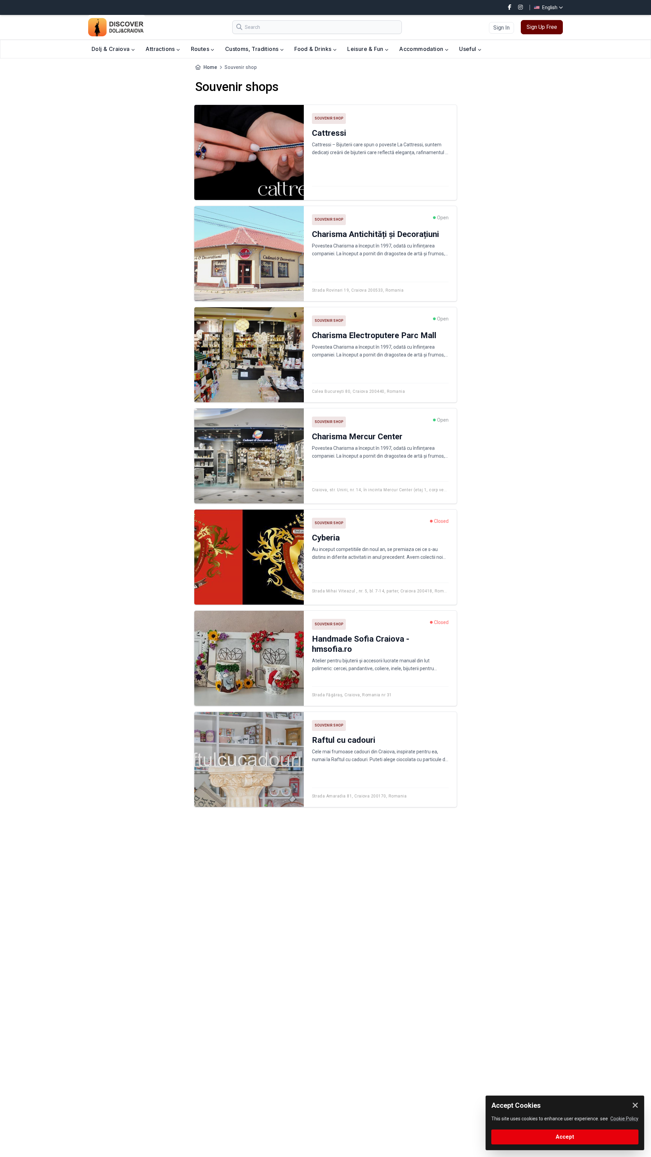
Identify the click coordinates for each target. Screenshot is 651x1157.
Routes (201, 48)
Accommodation (422, 48)
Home (210, 67)
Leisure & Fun (366, 48)
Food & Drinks (313, 48)
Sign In (501, 27)
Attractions (160, 48)
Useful (468, 48)
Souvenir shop (329, 118)
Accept (565, 1137)
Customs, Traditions (252, 48)
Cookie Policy (624, 1118)
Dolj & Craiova (111, 48)
